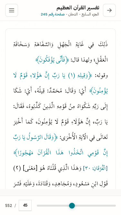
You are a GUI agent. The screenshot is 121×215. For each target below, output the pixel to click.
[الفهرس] (11, 10)
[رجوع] (109, 10)
